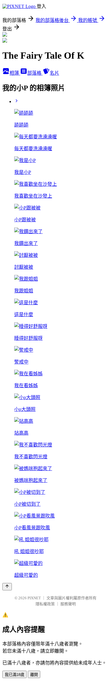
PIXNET (34, 598)
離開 (34, 674)
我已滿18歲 (14, 674)
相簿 (14, 73)
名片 (54, 73)
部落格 (35, 73)
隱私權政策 (45, 604)
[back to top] (7, 586)
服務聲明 (68, 604)
